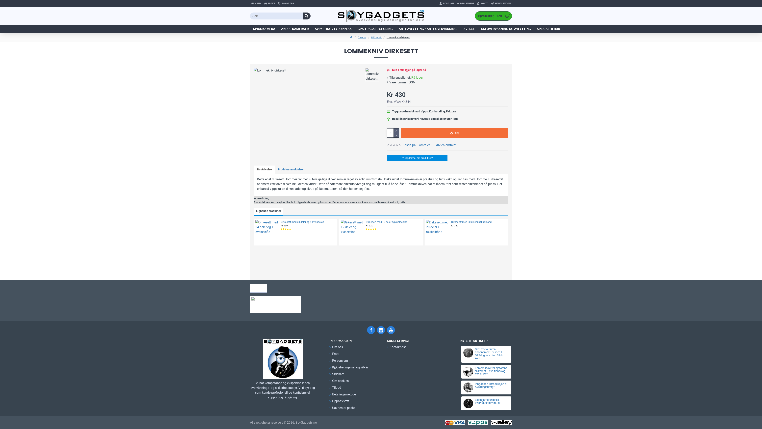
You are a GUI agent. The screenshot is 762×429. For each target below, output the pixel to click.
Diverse (362, 37)
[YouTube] (391, 330)
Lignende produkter (268, 211)
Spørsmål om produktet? (419, 158)
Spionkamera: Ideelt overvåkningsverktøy (487, 401)
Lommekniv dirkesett (398, 37)
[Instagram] (381, 330)
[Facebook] (371, 330)
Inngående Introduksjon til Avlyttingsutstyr (491, 385)
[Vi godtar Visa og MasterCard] (455, 422)
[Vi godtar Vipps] (478, 422)
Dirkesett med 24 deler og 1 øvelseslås (302, 221)
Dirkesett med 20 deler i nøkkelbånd (471, 221)
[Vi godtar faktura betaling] (501, 422)
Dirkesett (376, 37)
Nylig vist (258, 288)
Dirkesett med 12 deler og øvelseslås (386, 221)
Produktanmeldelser (291, 169)
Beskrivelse (264, 169)
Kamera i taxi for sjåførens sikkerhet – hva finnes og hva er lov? (491, 371)
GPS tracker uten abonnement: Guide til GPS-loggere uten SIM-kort (488, 354)
